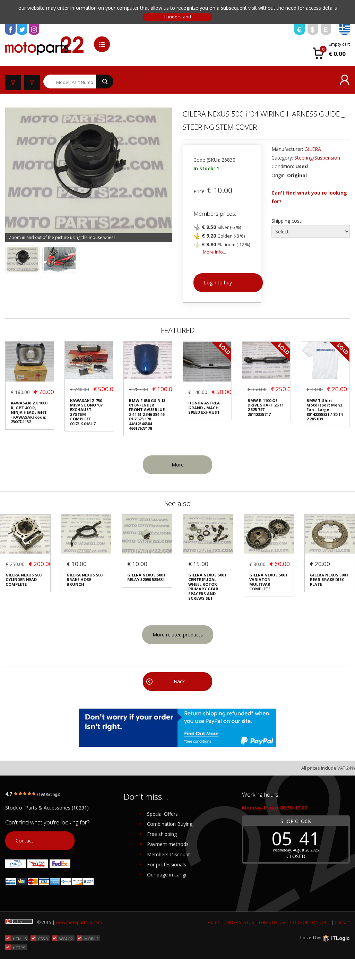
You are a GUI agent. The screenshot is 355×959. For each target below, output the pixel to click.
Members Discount (168, 854)
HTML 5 (20, 938)
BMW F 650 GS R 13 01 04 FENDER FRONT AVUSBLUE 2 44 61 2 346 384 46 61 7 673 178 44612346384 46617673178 (147, 414)
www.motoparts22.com (79, 922)
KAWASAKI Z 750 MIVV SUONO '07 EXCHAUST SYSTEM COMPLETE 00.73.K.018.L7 (86, 412)
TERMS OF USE (272, 922)
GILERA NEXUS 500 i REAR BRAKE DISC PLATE (329, 579)
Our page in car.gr (167, 874)
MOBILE (91, 938)
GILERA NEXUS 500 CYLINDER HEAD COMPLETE (23, 579)
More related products (178, 634)
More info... (214, 252)
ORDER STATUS (239, 922)
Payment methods (168, 844)
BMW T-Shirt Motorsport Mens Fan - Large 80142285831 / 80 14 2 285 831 (324, 409)
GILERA (312, 149)
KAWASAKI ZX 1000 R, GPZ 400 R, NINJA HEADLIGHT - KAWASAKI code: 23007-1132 (29, 412)
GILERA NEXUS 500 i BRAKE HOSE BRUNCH (86, 579)
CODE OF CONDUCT (310, 922)
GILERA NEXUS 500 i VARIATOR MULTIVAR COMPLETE (268, 582)
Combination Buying (169, 824)
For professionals (166, 864)
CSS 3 (43, 938)
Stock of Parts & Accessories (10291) (47, 807)
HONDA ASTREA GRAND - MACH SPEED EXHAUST (204, 407)
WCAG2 (66, 938)
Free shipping (162, 834)
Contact (24, 840)
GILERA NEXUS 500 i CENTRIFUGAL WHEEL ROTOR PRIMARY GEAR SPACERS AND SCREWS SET (207, 587)
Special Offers (162, 814)
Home (214, 922)
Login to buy (218, 282)
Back (179, 681)
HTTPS (19, 947)
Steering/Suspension (317, 157)
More (178, 464)
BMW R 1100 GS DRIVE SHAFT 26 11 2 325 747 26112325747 (266, 407)
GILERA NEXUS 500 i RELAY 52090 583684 (146, 577)
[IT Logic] (336, 937)
